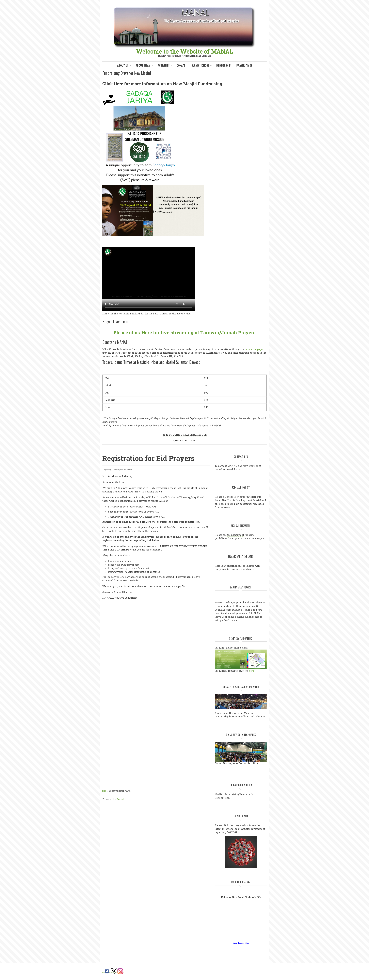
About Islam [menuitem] (143, 65)
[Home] (184, 27)
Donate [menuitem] (181, 65)
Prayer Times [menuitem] (244, 65)
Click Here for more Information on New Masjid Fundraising (162, 83)
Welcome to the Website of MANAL (184, 51)
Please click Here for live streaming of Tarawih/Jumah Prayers (184, 332)
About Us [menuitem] (122, 65)
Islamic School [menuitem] (200, 65)
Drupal (120, 799)
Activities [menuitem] (164, 65)
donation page (254, 349)
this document (235, 534)
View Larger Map (241, 943)
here (251, 670)
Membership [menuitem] (223, 65)
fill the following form (236, 496)
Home (104, 791)
